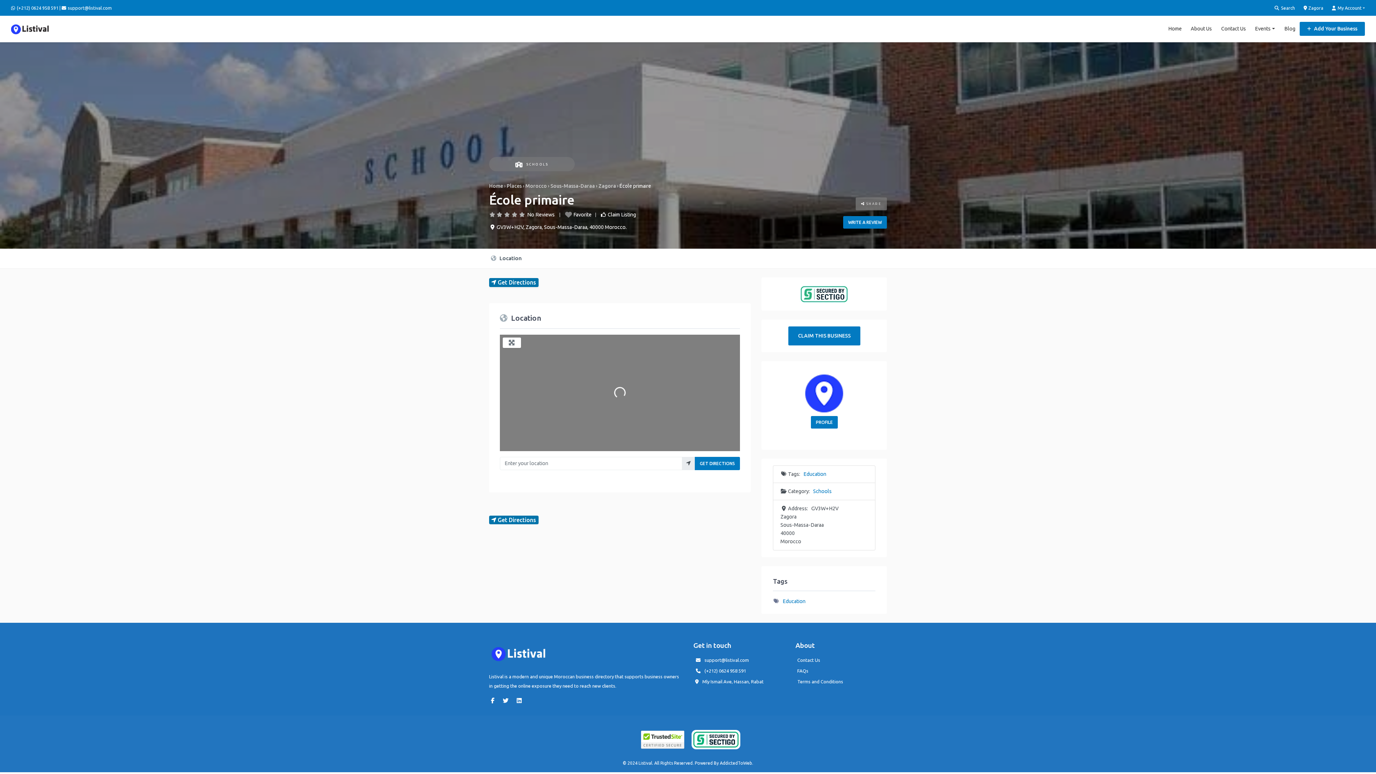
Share (873, 204)
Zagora (1315, 7)
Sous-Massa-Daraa (572, 186)
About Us (1201, 29)
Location (510, 258)
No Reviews (541, 215)
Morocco (536, 186)
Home (1175, 29)
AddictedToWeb (736, 763)
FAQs (802, 670)
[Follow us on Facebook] (494, 700)
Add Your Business (1335, 29)
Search (1287, 7)
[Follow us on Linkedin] (521, 700)
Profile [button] (824, 422)
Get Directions (717, 463)
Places (514, 186)
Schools (537, 164)
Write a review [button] (865, 222)
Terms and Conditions (820, 681)
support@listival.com (726, 660)
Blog (1289, 29)
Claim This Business (824, 336)
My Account (1349, 7)
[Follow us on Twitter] (507, 700)
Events (1263, 29)
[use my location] (688, 463)
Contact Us (1233, 29)
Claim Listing (622, 215)
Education (814, 474)
